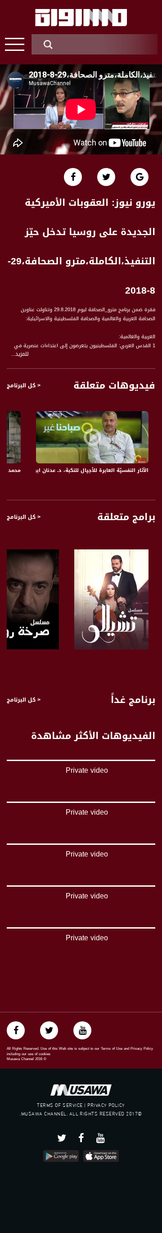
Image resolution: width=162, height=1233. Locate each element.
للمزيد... (20, 354)
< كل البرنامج (23, 385)
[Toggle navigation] (14, 44)
